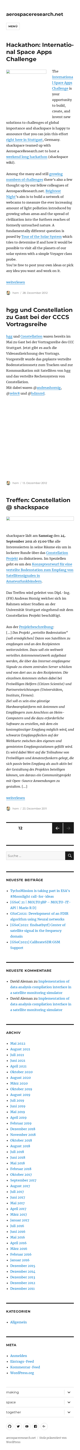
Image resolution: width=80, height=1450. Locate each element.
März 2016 (18, 1249)
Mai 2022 (17, 1043)
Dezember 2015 (22, 1266)
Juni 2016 (17, 1232)
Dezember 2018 (22, 1129)
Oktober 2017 (21, 1175)
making (12, 1392)
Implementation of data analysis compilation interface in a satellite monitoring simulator (40, 987)
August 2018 (20, 1146)
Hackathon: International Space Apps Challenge (40, 52)
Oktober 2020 (21, 1072)
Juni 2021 (17, 1060)
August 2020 (20, 1078)
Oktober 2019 (21, 1089)
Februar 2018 (20, 1169)
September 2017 (23, 1180)
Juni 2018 (17, 1157)
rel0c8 (15, 393)
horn (16, 292)
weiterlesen (15, 282)
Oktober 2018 (21, 1140)
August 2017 (20, 1186)
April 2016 (18, 1243)
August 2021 (20, 1049)
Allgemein (18, 1322)
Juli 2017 (17, 1192)
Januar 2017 (19, 1220)
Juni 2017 (17, 1197)
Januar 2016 (20, 1260)
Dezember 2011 (22, 1289)
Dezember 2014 (22, 1271)
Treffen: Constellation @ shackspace (38, 504)
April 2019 (18, 1117)
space (11, 1402)
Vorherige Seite (57, 833)
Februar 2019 (21, 1123)
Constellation (31, 336)
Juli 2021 (17, 1055)
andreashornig (49, 388)
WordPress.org (22, 1373)
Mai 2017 (17, 1203)
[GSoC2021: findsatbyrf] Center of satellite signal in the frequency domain (37, 930)
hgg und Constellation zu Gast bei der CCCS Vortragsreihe (39, 317)
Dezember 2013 (22, 1277)
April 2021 (18, 1066)
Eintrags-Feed (22, 1361)
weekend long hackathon (26, 157)
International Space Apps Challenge (62, 82)
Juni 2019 (17, 1106)
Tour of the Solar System (41, 237)
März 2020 (19, 1083)
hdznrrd (38, 393)
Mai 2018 (17, 1163)
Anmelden (18, 1356)
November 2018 (23, 1135)
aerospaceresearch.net (34, 14)
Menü (12, 26)
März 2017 (18, 1214)
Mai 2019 (17, 1112)
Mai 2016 (17, 1237)
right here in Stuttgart (24, 140)
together (13, 1412)
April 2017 (18, 1209)
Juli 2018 (17, 1152)
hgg (9, 336)
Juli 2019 (17, 1100)
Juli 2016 (17, 1226)
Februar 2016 (21, 1254)
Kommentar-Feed (25, 1367)
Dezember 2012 (22, 1283)
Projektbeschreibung (36, 627)
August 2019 (20, 1095)
